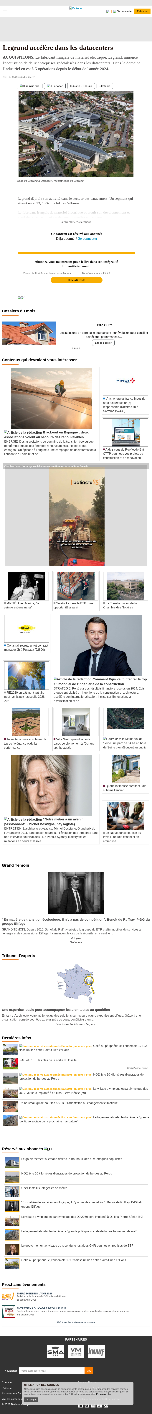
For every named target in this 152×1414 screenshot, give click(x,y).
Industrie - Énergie (81, 85)
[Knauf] (96, 1351)
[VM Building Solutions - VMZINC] (76, 1351)
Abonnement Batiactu (14, 1393)
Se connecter (87, 238)
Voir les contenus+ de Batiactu (19, 1398)
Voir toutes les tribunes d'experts (76, 1024)
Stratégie (105, 85)
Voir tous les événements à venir (76, 1322)
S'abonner (142, 11)
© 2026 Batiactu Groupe (16, 1404)
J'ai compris (31, 1399)
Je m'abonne (76, 280)
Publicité (7, 1387)
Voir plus (76, 938)
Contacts (7, 1382)
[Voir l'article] (145, 466)
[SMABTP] (55, 1351)
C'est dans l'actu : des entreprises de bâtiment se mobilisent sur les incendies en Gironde (46, 466)
